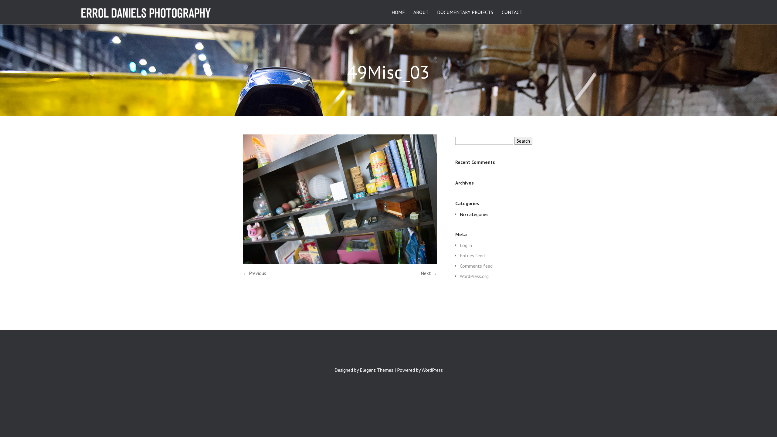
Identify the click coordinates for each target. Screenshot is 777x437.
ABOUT (421, 12)
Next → (429, 273)
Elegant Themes (376, 370)
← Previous (254, 273)
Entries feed (472, 255)
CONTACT (512, 12)
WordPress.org (474, 276)
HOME (398, 12)
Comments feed (476, 266)
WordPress (432, 370)
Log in (466, 245)
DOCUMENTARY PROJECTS (465, 12)
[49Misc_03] (340, 262)
